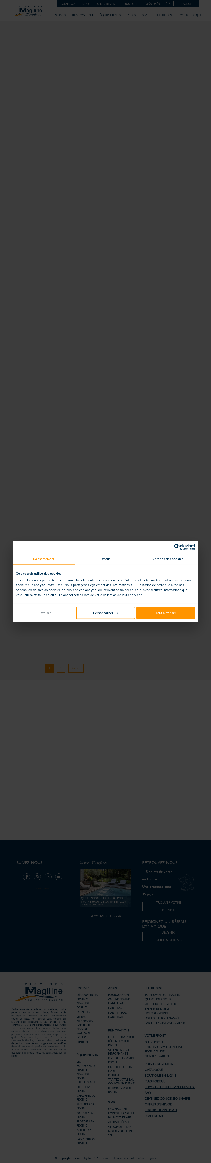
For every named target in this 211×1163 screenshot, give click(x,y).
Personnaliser (103, 613)
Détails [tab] (106, 559)
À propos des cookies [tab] (167, 559)
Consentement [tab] (43, 559)
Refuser (45, 613)
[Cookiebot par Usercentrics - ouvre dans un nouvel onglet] (177, 547)
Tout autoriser (166, 613)
